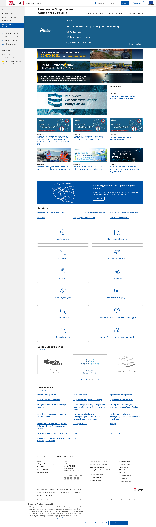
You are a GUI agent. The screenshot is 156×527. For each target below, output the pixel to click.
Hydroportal (117, 278)
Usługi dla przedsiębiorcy (13, 37)
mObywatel (138, 3)
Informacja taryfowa (63, 337)
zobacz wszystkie (115, 89)
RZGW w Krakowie (124, 464)
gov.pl (140, 492)
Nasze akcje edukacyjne (117, 239)
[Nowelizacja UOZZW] (90, 78)
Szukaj (124, 3)
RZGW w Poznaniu (124, 470)
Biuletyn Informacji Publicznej (99, 461)
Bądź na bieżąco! (135, 44)
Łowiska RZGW (63, 317)
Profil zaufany (6, 51)
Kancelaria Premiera (9, 17)
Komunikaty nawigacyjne (117, 298)
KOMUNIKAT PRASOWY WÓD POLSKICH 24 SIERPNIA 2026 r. (122, 97)
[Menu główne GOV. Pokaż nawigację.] (3, 3)
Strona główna (9, 10)
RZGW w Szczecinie (125, 475)
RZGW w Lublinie (124, 467)
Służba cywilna (53, 489)
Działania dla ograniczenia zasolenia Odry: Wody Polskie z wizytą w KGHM (53, 168)
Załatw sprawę (130, 13)
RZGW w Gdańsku (95, 480)
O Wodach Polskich (90, 13)
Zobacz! (99, 199)
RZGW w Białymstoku (96, 475)
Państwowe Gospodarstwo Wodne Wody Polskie (56, 11)
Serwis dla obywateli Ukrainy (12, 63)
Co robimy (103, 13)
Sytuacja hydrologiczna (63, 298)
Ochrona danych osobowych (98, 464)
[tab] (67, 20)
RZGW (121, 13)
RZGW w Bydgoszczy (96, 477)
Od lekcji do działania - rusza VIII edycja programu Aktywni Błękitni (88, 168)
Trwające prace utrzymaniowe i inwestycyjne (117, 317)
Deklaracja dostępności (97, 467)
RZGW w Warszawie (125, 478)
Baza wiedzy (6, 54)
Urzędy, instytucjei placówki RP (8, 25)
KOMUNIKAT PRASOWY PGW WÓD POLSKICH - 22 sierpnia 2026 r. (88, 138)
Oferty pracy (63, 278)
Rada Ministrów (7, 13)
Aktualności (113, 13)
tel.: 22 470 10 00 (69, 466)
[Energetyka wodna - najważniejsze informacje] (90, 66)
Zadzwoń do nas (63, 258)
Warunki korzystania (43, 492)
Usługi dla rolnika (10, 44)
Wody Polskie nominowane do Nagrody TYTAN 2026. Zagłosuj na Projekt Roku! (124, 169)
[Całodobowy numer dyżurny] (90, 54)
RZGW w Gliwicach (124, 461)
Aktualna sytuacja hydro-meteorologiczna (121, 138)
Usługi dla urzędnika (11, 40)
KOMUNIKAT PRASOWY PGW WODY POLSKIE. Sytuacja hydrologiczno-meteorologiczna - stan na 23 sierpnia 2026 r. (53, 140)
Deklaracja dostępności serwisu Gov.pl (70, 492)
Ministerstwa (6, 21)
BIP (71, 489)
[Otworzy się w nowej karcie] (65, 478)
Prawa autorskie (78, 489)
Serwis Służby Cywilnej (9, 58)
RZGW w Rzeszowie (125, 473)
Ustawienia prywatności (44, 495)
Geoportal (54, 492)
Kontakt (140, 13)
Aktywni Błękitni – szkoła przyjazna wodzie (117, 337)
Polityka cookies (42, 489)
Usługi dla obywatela (11, 33)
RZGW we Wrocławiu (125, 481)
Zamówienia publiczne (117, 258)
